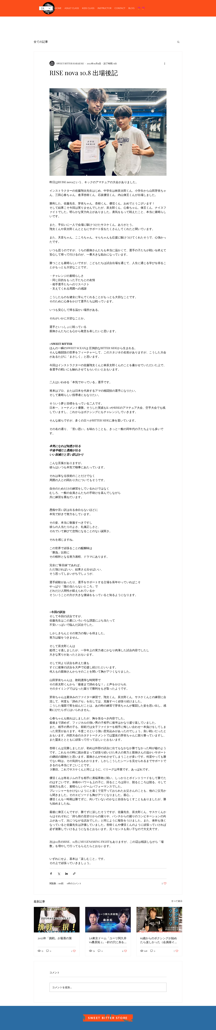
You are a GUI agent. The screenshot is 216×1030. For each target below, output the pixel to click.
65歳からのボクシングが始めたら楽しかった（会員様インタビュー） (158, 940)
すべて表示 (176, 900)
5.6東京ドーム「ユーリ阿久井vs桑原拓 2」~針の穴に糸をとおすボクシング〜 (108, 940)
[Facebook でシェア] (50, 873)
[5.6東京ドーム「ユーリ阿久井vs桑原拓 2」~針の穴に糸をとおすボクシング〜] (108, 919)
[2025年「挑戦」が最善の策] (57, 919)
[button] (178, 42)
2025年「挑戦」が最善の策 (55, 938)
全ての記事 (41, 42)
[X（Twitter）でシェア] (58, 873)
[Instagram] (139, 8)
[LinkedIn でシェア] (66, 873)
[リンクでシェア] (74, 873)
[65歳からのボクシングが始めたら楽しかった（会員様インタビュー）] (159, 919)
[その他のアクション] (165, 63)
